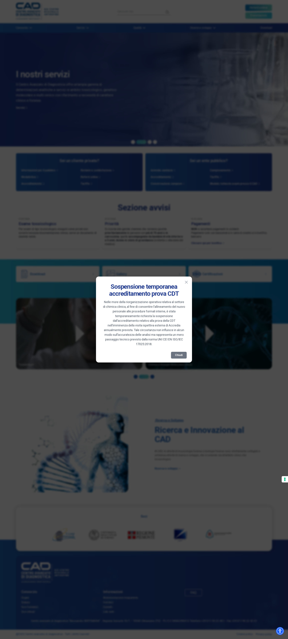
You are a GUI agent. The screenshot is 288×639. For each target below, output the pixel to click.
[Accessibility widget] (280, 631)
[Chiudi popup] (186, 282)
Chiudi (179, 355)
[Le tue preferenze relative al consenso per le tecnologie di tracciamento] (285, 479)
